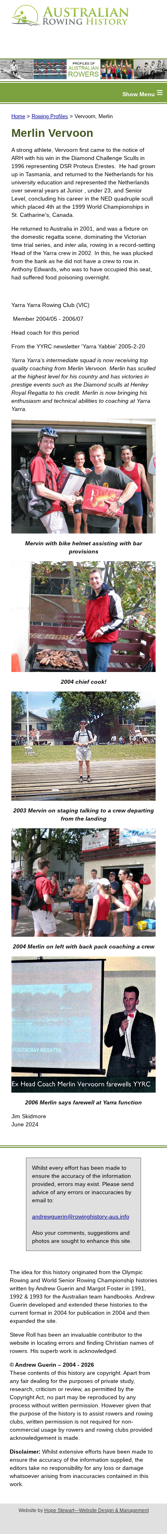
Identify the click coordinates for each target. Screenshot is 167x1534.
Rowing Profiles (50, 116)
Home (18, 116)
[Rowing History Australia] (67, 28)
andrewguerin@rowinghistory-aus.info (80, 1216)
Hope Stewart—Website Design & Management (96, 1510)
